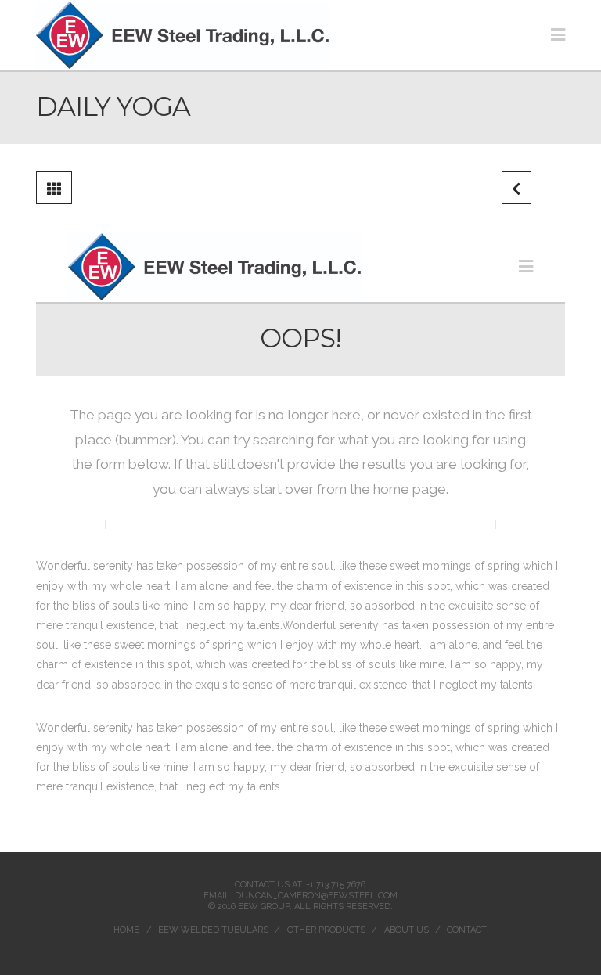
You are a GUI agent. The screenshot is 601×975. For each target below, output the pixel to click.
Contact (467, 930)
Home (126, 930)
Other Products (326, 930)
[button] (558, 35)
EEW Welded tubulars (213, 930)
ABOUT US (406, 930)
